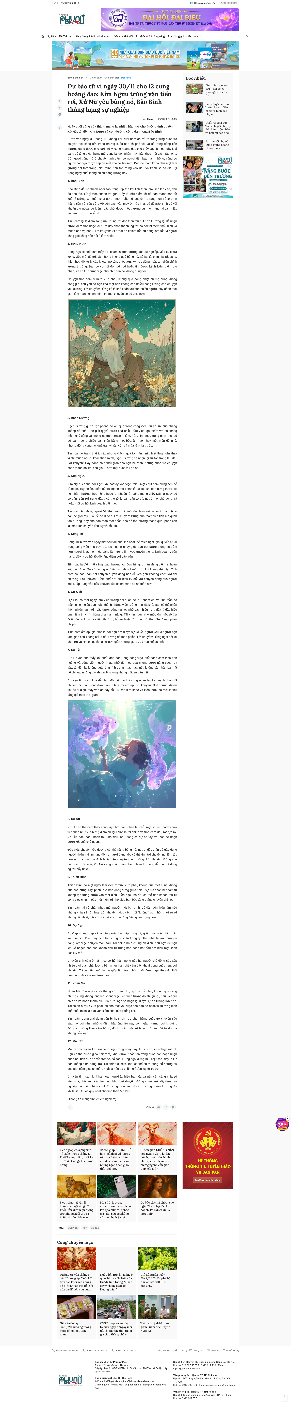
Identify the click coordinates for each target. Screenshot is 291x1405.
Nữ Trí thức (66, 36)
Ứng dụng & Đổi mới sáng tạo (93, 36)
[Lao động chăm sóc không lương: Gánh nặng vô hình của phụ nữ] (194, 107)
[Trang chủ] (42, 36)
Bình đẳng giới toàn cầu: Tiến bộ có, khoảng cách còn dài (217, 90)
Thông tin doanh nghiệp (167, 1350)
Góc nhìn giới (111, 77)
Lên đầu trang (232, 1350)
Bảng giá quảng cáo (204, 3)
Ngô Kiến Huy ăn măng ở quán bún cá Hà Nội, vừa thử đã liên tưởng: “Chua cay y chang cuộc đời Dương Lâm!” (116, 1282)
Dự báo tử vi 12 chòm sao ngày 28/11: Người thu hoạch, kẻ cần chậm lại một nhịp (157, 1208)
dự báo (95, 1227)
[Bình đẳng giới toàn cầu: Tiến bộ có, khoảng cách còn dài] (194, 89)
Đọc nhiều (196, 78)
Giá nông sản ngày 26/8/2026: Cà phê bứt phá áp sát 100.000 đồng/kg (156, 1280)
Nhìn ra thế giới (123, 36)
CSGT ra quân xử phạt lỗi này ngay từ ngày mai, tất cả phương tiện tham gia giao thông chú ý (116, 1328)
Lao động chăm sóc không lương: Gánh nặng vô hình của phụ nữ (217, 109)
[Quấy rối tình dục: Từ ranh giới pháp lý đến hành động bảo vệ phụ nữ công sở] (194, 126)
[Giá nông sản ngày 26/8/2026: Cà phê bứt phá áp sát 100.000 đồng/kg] (157, 1258)
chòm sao (73, 1227)
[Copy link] (59, 101)
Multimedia (195, 36)
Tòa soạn (214, 1350)
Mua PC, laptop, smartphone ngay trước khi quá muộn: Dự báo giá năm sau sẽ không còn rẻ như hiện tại (116, 1210)
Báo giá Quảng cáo (192, 1350)
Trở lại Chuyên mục (70, 1107)
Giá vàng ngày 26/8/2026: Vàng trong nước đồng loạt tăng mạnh (75, 1328)
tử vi (85, 1227)
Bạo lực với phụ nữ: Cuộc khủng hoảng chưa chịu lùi (217, 145)
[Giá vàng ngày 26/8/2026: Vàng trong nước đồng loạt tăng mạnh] (76, 1307)
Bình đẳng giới (176, 36)
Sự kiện (51, 36)
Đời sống (126, 77)
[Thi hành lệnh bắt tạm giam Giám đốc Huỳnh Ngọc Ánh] (157, 1307)
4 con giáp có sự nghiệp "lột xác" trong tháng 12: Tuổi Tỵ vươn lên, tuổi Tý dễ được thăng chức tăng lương (76, 1157)
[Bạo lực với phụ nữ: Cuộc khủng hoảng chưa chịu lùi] (194, 145)
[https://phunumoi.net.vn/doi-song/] (59, 128)
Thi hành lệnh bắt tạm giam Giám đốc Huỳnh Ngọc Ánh (155, 1327)
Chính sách (96, 77)
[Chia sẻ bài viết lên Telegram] (59, 114)
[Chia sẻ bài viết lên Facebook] (59, 107)
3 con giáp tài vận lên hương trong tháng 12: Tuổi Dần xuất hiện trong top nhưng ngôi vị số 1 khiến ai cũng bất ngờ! (76, 1210)
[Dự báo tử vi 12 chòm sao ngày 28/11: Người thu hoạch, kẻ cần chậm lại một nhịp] (157, 1186)
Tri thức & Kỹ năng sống (150, 36)
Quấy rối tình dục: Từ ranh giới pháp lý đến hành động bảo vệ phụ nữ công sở (218, 127)
